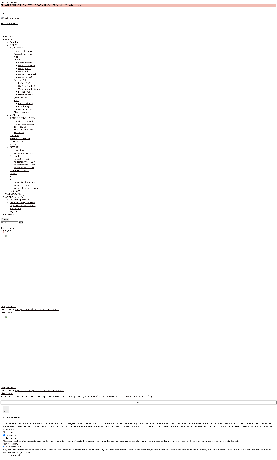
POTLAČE (14, 156)
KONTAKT (10, 214)
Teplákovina (20, 126)
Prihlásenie (8, 228)
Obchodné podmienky (20, 199)
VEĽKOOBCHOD (13, 193)
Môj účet (14, 211)
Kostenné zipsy (25, 103)
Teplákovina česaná (23, 129)
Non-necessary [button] (10, 443)
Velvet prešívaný (22, 185)
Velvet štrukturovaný (24, 182)
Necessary (11, 435)
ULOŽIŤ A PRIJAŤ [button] (11, 455)
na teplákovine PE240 (25, 161)
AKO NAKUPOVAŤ (14, 196)
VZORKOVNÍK (16, 191)
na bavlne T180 (21, 158)
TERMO (13, 173)
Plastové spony (21, 112)
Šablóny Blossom (101, 396)
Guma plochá (24, 68)
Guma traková (25, 77)
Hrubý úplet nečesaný (25, 123)
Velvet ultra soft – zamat (26, 188)
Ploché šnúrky (25, 91)
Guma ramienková (27, 74)
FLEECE (13, 45)
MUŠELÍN (14, 115)
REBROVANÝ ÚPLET (20, 138)
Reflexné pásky (25, 83)
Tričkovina (19, 132)
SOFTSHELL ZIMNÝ (19, 170)
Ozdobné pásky (25, 94)
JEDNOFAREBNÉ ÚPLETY (22, 118)
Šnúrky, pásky (20, 80)
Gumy (17, 59)
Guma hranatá (25, 62)
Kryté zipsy (23, 106)
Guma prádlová (25, 71)
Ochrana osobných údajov (22, 202)
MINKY (13, 144)
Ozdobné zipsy (25, 109)
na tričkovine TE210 (24, 167)
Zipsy (16, 100)
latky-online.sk (8, 306)
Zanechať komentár (49, 309)
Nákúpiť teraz (75, 5)
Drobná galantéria (23, 51)
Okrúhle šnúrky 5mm (28, 86)
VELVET (14, 179)
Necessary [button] (8, 432)
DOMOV (9, 36)
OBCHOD (10, 39)
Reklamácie (15, 208)
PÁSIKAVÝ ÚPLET (18, 141)
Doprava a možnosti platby (23, 205)
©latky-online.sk (9, 23)
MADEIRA (14, 135)
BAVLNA (14, 42)
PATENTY (14, 147)
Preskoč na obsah (9, 2)
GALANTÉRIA (16, 48)
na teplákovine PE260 (25, 164)
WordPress (123, 396)
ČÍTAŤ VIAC (7, 312)
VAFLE (13, 176)
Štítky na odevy (21, 97)
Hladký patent (21, 150)
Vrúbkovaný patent (23, 153)
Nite (16, 56)
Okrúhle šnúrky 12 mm (29, 88)
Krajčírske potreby (23, 53)
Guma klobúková (26, 65)
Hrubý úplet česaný (23, 121)
